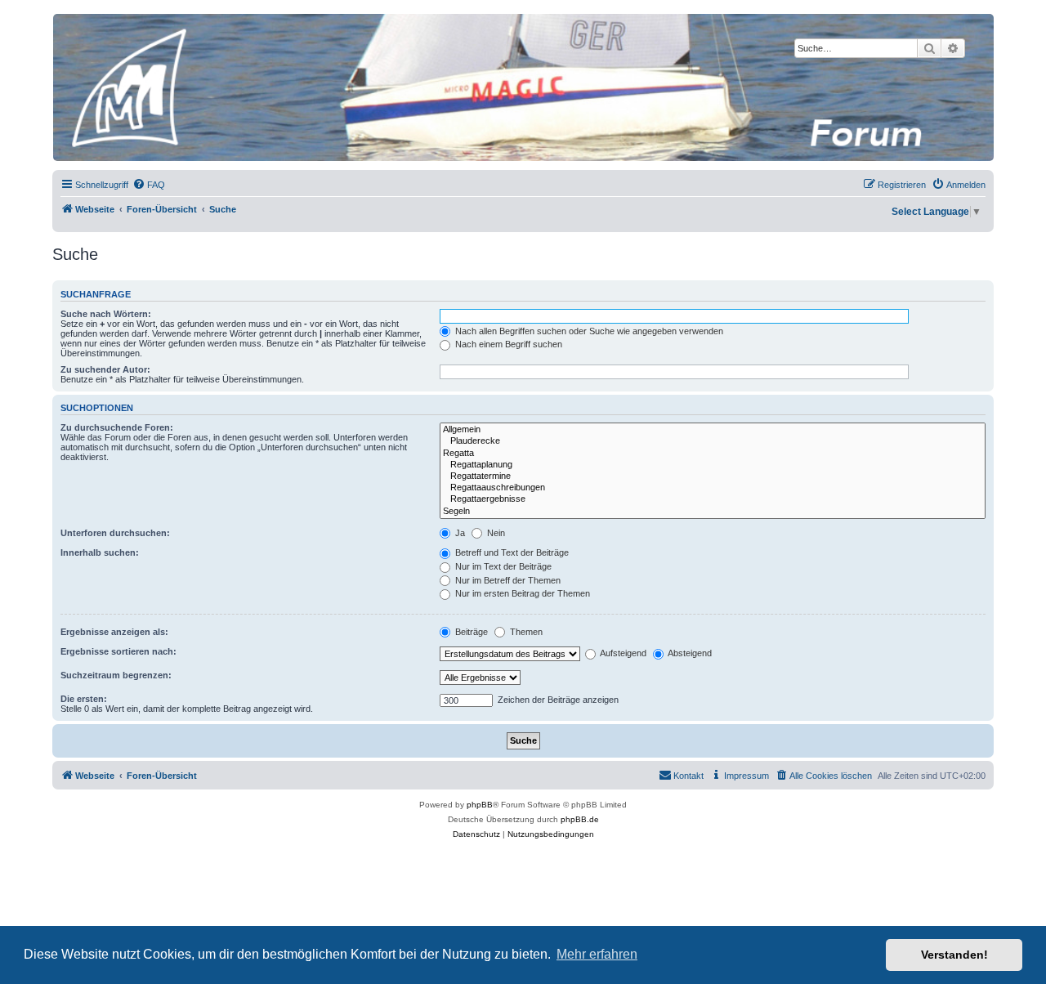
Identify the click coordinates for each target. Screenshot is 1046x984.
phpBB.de (580, 819)
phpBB (480, 804)
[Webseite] (522, 87)
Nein (495, 533)
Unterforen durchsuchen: (115, 533)
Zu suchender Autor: (105, 369)
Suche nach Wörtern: (105, 314)
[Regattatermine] (712, 476)
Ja (459, 533)
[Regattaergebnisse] (712, 499)
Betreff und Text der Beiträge (511, 552)
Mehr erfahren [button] (597, 954)
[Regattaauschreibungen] (712, 488)
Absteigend (689, 653)
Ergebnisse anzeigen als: (114, 632)
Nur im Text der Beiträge (502, 566)
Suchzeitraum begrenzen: (116, 675)
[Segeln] (712, 511)
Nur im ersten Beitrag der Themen (521, 593)
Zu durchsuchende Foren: (116, 427)
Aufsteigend (622, 653)
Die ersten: (83, 699)
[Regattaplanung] (712, 465)
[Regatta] (712, 453)
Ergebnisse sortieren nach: (118, 651)
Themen (525, 632)
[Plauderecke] (712, 441)
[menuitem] (148, 185)
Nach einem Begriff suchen (507, 344)
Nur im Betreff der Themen (507, 580)
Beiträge (470, 632)
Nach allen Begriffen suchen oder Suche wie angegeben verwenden (588, 331)
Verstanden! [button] (954, 954)
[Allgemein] (712, 430)
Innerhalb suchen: (99, 552)
